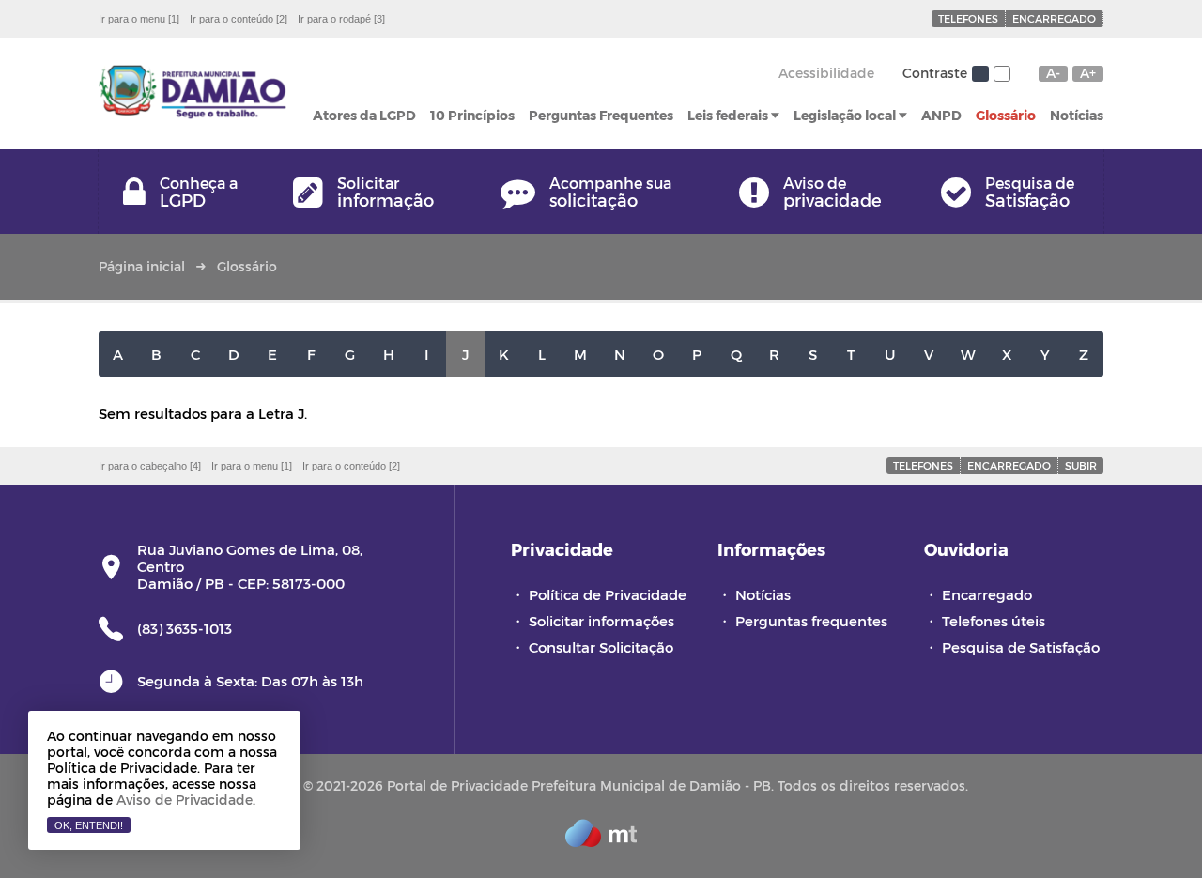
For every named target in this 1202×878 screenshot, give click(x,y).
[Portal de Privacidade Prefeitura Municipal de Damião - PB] (192, 93)
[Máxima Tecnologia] (601, 841)
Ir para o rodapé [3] (341, 18)
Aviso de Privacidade (184, 800)
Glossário (1006, 115)
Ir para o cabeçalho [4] (150, 465)
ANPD (941, 115)
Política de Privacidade (607, 594)
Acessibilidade (826, 73)
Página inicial (142, 266)
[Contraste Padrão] (980, 74)
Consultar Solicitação (601, 647)
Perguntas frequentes (811, 620)
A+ (1088, 73)
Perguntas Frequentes (601, 115)
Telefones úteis (993, 620)
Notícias (1076, 115)
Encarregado (1054, 18)
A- (1053, 73)
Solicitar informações (601, 620)
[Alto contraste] (1002, 74)
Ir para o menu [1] (139, 18)
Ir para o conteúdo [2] (238, 18)
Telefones (968, 18)
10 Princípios (472, 115)
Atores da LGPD (364, 115)
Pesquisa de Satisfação (1021, 647)
